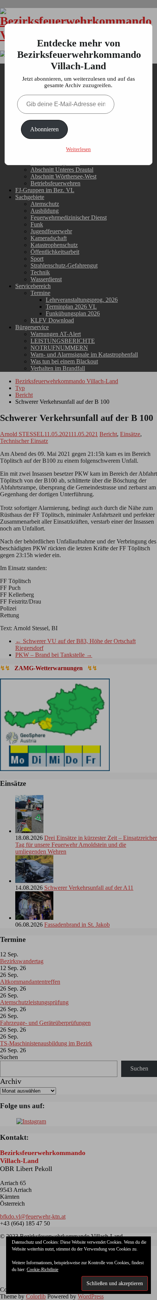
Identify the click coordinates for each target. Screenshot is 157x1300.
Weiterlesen (78, 149)
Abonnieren (44, 129)
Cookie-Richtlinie (42, 1269)
